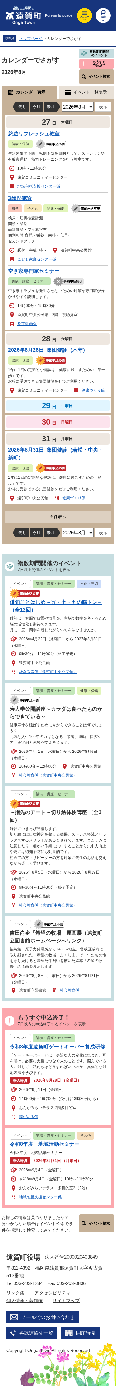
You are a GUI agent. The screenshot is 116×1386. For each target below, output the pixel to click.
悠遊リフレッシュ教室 (34, 133)
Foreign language (58, 15)
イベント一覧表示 (90, 92)
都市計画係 (27, 323)
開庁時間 (85, 1333)
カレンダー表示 (30, 92)
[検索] (103, 15)
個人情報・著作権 (24, 1300)
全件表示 (58, 516)
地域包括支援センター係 (38, 186)
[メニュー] (84, 15)
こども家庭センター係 (36, 259)
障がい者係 (28, 1117)
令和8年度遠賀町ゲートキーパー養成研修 (57, 1046)
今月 (36, 106)
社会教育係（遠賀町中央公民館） (48, 672)
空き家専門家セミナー (34, 271)
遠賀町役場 (23, 1257)
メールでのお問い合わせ (47, 1317)
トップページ (31, 38)
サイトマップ (66, 1300)
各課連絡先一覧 (36, 1333)
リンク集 (15, 1292)
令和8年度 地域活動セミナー (45, 1144)
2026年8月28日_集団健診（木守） (48, 350)
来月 (50, 106)
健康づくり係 (93, 390)
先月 (22, 106)
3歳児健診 (20, 198)
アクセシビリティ (52, 1292)
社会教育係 (69, 990)
